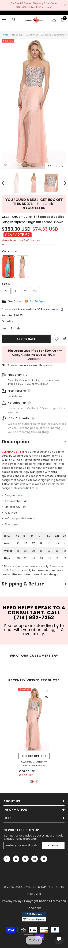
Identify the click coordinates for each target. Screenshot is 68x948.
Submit (53, 845)
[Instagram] (16, 859)
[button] (56, 166)
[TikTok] (34, 859)
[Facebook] (6, 859)
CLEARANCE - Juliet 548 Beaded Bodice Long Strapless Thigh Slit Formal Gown (34, 764)
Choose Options (34, 756)
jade (32, 781)
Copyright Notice (36, 901)
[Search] (14, 19)
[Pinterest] (25, 859)
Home (5, 34)
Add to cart (26, 339)
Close (65, 5)
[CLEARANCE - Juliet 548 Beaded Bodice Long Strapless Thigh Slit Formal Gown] (34, 719)
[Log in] (54, 19)
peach (36, 781)
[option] (34, 104)
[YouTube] (43, 859)
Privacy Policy (11, 901)
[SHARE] (63, 339)
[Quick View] (46, 697)
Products (17, 34)
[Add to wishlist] (56, 339)
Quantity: (8, 321)
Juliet (20, 495)
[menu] (4, 19)
